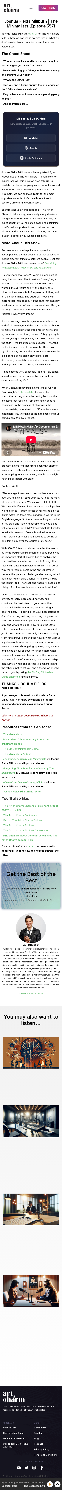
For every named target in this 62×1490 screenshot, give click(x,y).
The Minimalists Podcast (17, 754)
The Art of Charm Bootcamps (20, 815)
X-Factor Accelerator (14, 1438)
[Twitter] (26, 1467)
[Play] (50, 1484)
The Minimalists (12, 734)
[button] (30, 7)
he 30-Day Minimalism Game (22, 748)
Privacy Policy (41, 1449)
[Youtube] (18, 1467)
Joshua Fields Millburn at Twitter (22, 791)
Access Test (9, 1427)
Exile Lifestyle (25, 392)
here (30, 846)
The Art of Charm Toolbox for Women (25, 830)
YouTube (33, 138)
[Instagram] (34, 1467)
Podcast (38, 1444)
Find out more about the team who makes (28, 835)
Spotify (33, 148)
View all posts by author (30, 993)
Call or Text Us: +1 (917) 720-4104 (15, 1445)
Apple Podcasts (33, 158)
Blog (36, 1438)
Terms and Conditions (45, 1455)
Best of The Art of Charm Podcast (23, 820)
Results (38, 1433)
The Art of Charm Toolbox (18, 825)
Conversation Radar (13, 1433)
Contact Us (40, 1427)
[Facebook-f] (41, 1467)
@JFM (33, 33)
